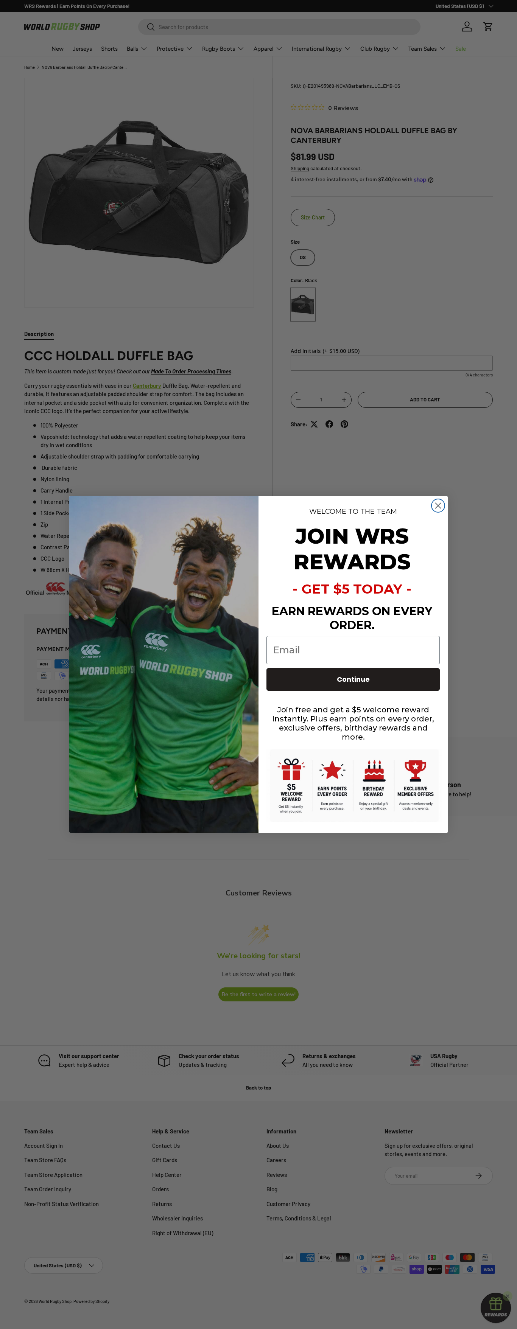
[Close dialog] (438, 505)
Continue (353, 679)
